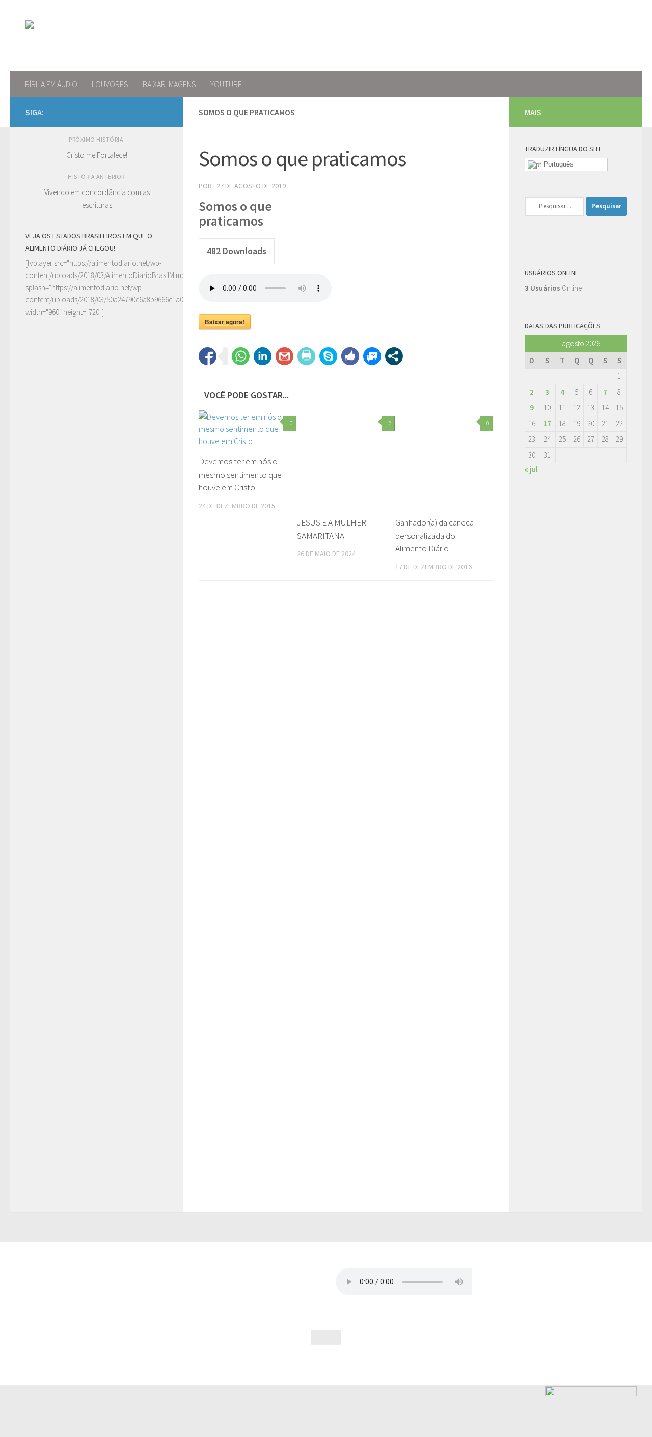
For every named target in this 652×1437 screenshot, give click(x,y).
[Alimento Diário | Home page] (96, 35)
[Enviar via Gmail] (284, 356)
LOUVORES (110, 84)
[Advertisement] (96, 704)
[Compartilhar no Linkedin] (262, 356)
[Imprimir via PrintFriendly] (306, 356)
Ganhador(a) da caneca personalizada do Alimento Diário (434, 535)
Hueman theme (134, 1363)
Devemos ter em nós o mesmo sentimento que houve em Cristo (240, 474)
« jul (531, 469)
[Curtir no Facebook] (350, 356)
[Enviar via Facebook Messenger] (372, 356)
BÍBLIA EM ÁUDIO (51, 84)
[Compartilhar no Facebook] (207, 356)
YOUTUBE (226, 84)
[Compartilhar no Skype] (328, 356)
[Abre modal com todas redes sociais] (394, 356)
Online (553, 288)
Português (557, 164)
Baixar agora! (224, 321)
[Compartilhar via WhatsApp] (241, 356)
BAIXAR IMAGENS (169, 84)
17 (547, 423)
